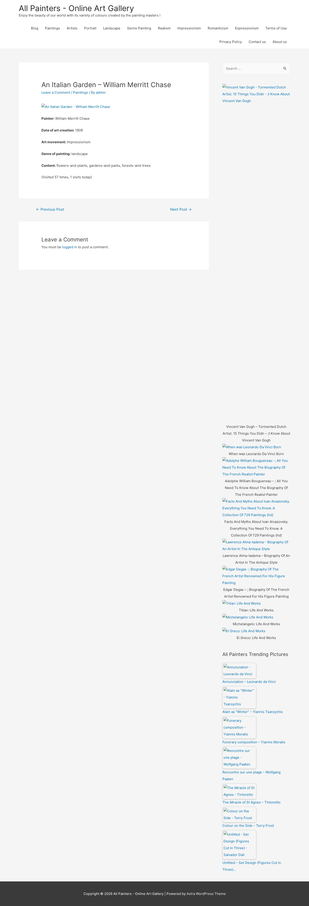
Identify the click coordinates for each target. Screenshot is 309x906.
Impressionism (189, 28)
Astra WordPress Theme (206, 894)
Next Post (181, 209)
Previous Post (50, 209)
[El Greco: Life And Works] (243, 631)
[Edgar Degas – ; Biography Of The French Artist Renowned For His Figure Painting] (256, 576)
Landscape (111, 28)
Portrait (90, 28)
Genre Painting (139, 28)
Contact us (257, 42)
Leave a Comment (55, 92)
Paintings (52, 28)
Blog (34, 28)
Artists (72, 28)
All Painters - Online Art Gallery (76, 8)
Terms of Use (276, 28)
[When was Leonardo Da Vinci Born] (251, 447)
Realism (164, 28)
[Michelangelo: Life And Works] (247, 617)
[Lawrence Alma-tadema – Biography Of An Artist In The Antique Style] (256, 545)
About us (280, 42)
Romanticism (218, 28)
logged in (69, 247)
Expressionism (247, 28)
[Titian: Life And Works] (241, 603)
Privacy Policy (230, 42)
